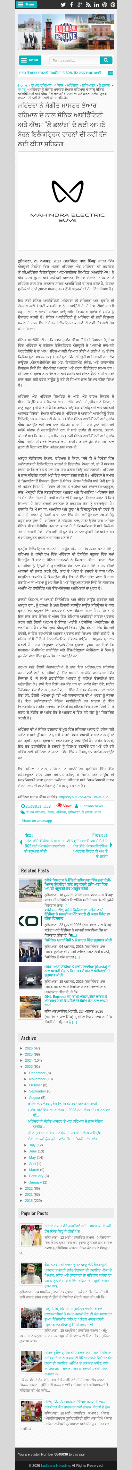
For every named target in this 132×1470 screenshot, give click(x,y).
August (35, 1098)
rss (88, 4)
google (80, 4)
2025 (29, 1054)
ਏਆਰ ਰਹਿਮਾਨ (35, 812)
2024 (29, 1060)
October (36, 1085)
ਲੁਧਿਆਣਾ (74, 812)
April (33, 1164)
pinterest (113, 4)
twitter (63, 4)
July (33, 1145)
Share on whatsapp (37, 821)
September (38, 1091)
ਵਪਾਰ (98, 812)
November (37, 1079)
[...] (64, 905)
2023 (29, 1066)
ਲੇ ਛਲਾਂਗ (87, 812)
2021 (29, 1194)
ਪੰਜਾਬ (50, 812)
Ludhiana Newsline (55, 1465)
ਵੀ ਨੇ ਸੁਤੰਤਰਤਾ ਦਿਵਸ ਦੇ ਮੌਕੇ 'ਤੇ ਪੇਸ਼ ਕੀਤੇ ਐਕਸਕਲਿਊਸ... (66, 1133)
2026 (29, 1048)
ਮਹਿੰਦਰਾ (61, 812)
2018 (29, 1200)
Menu (30, 4)
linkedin (96, 4)
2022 (29, 1188)
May (33, 1158)
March (34, 1170)
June (33, 1151)
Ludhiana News (91, 806)
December (37, 1073)
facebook (71, 4)
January (36, 1182)
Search (106, 60)
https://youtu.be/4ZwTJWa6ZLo (83, 797)
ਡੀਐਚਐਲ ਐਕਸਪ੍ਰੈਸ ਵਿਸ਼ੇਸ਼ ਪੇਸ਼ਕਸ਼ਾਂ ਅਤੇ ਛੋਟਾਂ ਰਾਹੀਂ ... (64, 1104)
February (37, 1176)
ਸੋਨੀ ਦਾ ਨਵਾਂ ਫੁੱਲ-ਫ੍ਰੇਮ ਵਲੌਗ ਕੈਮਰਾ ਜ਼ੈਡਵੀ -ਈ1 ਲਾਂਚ (62, 1139)
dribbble (105, 4)
